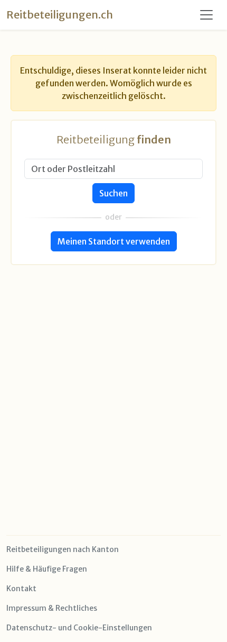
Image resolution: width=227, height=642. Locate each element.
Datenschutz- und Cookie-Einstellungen (79, 627)
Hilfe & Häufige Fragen (46, 569)
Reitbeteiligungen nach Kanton (62, 549)
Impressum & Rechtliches (51, 608)
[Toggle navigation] (206, 15)
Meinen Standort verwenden (114, 241)
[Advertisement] (113, 379)
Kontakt (21, 588)
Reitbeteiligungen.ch (59, 14)
